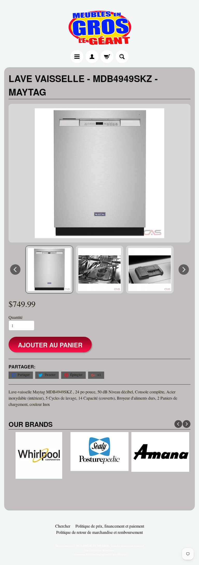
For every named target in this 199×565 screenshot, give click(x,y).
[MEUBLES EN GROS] (99, 26)
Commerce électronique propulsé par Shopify (99, 554)
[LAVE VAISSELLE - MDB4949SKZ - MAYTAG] (49, 269)
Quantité (16, 317)
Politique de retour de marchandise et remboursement (99, 532)
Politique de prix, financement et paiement (109, 526)
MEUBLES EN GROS (96, 546)
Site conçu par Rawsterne (99, 550)
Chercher (62, 526)
